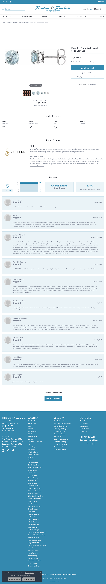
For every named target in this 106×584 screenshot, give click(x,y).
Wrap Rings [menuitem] (32, 447)
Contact (100, 16)
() (40, 183)
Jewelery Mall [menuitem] (32, 431)
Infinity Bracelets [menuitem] (33, 522)
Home (3, 22)
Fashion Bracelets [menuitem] (33, 514)
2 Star (17, 189)
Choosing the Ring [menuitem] (60, 429)
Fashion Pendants (42, 163)
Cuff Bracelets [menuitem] (32, 470)
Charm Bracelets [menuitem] (33, 455)
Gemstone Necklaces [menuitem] (35, 561)
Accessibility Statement (69, 574)
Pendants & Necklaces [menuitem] (35, 442)
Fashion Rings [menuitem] (32, 436)
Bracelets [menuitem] (31, 444)
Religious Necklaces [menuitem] (34, 540)
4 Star (17, 185)
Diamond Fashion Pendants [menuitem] (37, 545)
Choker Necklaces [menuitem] (34, 566)
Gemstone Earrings (23, 22)
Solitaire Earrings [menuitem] (33, 558)
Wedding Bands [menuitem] (33, 452)
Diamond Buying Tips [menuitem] (60, 426)
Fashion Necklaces (36, 161)
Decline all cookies (15, 579)
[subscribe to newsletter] (91, 444)
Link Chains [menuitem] (32, 512)
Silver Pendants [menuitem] (33, 501)
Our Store (6, 16)
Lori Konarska (18, 337)
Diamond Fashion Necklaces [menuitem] (37, 532)
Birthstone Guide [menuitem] (59, 431)
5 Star (17, 183)
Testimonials (84, 426)
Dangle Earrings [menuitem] (33, 478)
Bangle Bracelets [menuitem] (33, 465)
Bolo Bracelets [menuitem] (32, 504)
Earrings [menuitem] (30, 439)
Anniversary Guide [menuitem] (60, 447)
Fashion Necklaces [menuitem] (34, 517)
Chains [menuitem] (30, 460)
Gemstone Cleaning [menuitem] (60, 444)
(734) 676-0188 (40, 103)
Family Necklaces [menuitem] (33, 519)
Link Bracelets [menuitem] (32, 475)
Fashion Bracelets (97, 159)
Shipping (79, 77)
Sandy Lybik (17, 200)
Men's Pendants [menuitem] (33, 553)
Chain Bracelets (84, 159)
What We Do (26, 16)
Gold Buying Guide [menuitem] (60, 449)
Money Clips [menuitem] (32, 423)
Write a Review (53, 398)
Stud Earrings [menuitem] (32, 483)
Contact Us (83, 431)
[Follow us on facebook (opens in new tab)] (10, 2)
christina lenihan (19, 301)
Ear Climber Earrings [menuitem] (34, 506)
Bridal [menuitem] (30, 434)
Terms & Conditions (55, 574)
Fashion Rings (73, 159)
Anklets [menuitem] (30, 429)
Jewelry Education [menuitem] (60, 421)
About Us (83, 421)
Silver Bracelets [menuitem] (33, 493)
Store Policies (84, 429)
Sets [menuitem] (29, 426)
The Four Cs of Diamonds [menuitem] (62, 423)
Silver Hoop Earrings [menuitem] (34, 488)
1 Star (17, 191)
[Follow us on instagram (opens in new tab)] (3, 2)
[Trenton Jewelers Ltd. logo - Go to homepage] (53, 9)
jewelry (9, 22)
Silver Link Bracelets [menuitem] (34, 491)
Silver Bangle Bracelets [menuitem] (35, 496)
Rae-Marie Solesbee (20, 318)
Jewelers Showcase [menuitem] (34, 421)
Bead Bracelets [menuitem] (32, 527)
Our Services (84, 423)
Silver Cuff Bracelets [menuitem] (34, 499)
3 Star (17, 187)
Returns (96, 77)
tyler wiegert (17, 374)
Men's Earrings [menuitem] (32, 556)
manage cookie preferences (20, 575)
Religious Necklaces (55, 163)
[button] (100, 2)
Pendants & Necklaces (60, 159)
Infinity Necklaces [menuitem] (33, 524)
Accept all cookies (29, 579)
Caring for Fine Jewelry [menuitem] (61, 439)
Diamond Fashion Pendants (86, 163)
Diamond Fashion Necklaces (77, 161)
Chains (50, 159)
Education (81, 16)
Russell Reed (17, 357)
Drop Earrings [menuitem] (32, 563)
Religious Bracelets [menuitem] (34, 543)
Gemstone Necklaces (37, 166)
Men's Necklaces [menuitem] (33, 550)
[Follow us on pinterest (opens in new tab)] (7, 2)
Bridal (45, 16)
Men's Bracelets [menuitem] (33, 548)
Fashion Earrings (61, 161)
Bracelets (37, 159)
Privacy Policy (44, 574)
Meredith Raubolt (19, 262)
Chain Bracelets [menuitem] (33, 509)
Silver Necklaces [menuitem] (33, 486)
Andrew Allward (19, 235)
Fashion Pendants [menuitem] (34, 537)
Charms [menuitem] (30, 457)
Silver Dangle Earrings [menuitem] (35, 467)
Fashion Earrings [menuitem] (33, 530)
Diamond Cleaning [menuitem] (60, 442)
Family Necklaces (49, 161)
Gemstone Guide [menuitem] (59, 434)
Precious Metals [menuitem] (59, 436)
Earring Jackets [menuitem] (33, 462)
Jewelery (62, 16)
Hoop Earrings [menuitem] (32, 480)
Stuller (56, 123)
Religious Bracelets (69, 163)
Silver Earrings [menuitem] (32, 473)
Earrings (15, 22)
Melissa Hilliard (18, 279)
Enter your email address (89, 440)
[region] (36, 57)
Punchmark (56, 581)
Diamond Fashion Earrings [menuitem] (36, 535)
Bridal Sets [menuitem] (31, 449)
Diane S (15, 215)
